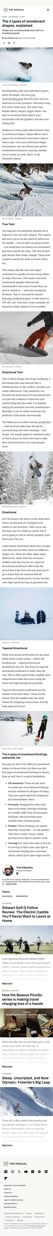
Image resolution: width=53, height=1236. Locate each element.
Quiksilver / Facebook (10, 642)
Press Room (10, 1220)
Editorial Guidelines (11, 1196)
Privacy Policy (40, 1217)
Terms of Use (27, 1217)
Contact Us (8, 1192)
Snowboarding (22, 896)
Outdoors (7, 903)
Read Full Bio (11, 884)
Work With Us (39, 1213)
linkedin (17, 873)
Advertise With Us (10, 1203)
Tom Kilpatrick (9, 38)
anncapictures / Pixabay (11, 366)
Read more (7, 983)
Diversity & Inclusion (13, 1217)
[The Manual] (14, 10)
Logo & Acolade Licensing (13, 1200)
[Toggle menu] (48, 10)
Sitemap (20, 1220)
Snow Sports (7, 896)
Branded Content (10, 990)
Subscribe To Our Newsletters (15, 1185)
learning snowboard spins (16, 298)
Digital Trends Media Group (13, 1213)
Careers (29, 1213)
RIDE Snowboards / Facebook (14, 506)
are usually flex (42, 422)
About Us (7, 1189)
